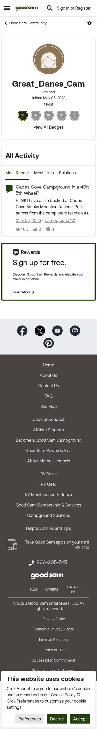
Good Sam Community (28, 23)
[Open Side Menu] (7, 8)
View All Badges (49, 127)
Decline (57, 719)
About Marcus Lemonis (48, 461)
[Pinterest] (48, 342)
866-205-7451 (52, 562)
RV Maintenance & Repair (48, 494)
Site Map (48, 406)
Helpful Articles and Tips (48, 528)
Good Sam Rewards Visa (48, 450)
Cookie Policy (63, 694)
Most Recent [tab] (17, 172)
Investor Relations (54, 639)
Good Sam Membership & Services (48, 505)
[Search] (50, 8)
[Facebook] (22, 330)
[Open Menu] (89, 23)
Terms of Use (54, 650)
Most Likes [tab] (44, 172)
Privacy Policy (53, 619)
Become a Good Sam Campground (48, 440)
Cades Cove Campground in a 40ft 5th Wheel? (52, 190)
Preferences (29, 719)
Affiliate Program (48, 429)
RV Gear (48, 484)
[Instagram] (75, 330)
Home (48, 365)
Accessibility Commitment (53, 660)
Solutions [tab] (67, 172)
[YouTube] (57, 330)
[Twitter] (40, 330)
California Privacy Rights (54, 629)
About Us (48, 375)
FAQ (49, 396)
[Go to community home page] (27, 8)
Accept (80, 719)
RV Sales (48, 473)
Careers (51, 590)
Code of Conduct (48, 419)
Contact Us (48, 385)
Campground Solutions (48, 515)
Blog (34, 590)
